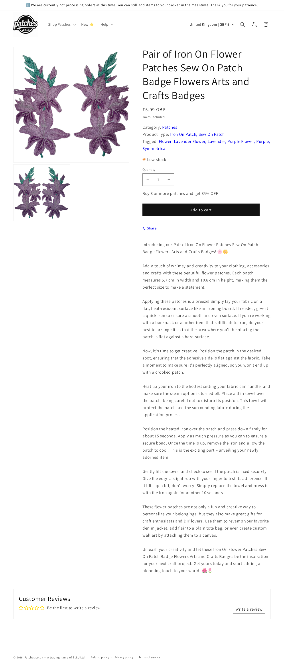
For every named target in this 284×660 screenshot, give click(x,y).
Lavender (216, 141)
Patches (169, 127)
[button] (61, 24)
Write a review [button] (249, 609)
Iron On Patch (183, 134)
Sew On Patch (212, 134)
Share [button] (152, 228)
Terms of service (149, 657)
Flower (165, 141)
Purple (262, 141)
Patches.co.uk (33, 657)
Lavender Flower (189, 141)
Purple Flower (240, 141)
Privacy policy (124, 657)
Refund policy (100, 657)
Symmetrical (154, 148)
